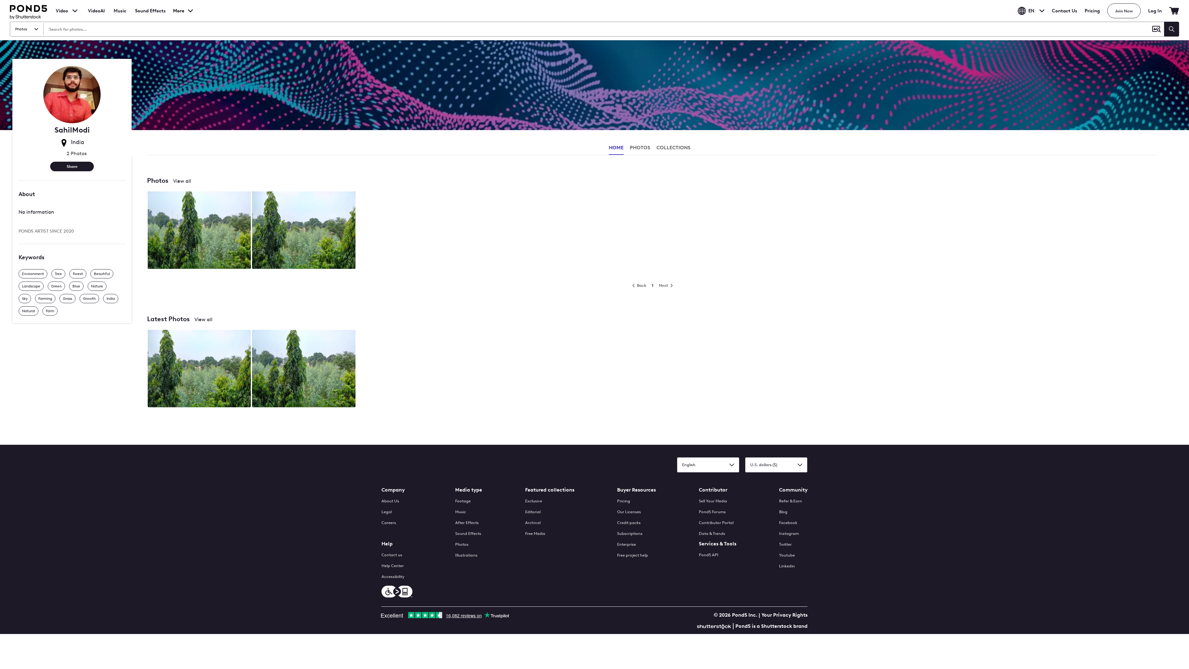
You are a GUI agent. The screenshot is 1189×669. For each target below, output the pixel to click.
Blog (783, 511)
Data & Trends (712, 533)
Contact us (391, 555)
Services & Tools (717, 544)
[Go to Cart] (1174, 11)
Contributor (713, 490)
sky (25, 298)
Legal (386, 511)
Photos (461, 544)
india (111, 298)
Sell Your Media (713, 501)
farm (50, 311)
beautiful (102, 274)
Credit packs (629, 522)
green (56, 286)
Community (793, 490)
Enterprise (626, 544)
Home (616, 148)
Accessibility (392, 576)
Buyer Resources (636, 490)
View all (182, 181)
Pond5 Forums (712, 511)
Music (460, 511)
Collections (673, 148)
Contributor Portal (716, 522)
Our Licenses (629, 511)
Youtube (787, 555)
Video (62, 11)
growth (89, 298)
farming (45, 298)
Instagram (789, 533)
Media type (468, 490)
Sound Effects (150, 15)
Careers (388, 522)
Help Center (392, 565)
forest (78, 274)
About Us (390, 501)
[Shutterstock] (715, 625)
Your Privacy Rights (784, 615)
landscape (31, 286)
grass (67, 298)
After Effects (467, 522)
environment (33, 274)
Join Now (1124, 11)
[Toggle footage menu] (75, 11)
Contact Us (1064, 11)
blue (76, 286)
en (1031, 11)
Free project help (632, 555)
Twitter (785, 544)
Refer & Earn (790, 501)
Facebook (788, 522)
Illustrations (466, 555)
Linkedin (787, 566)
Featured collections (549, 490)
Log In (1155, 11)
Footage (463, 501)
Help (387, 544)
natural (28, 311)
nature (97, 286)
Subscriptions (629, 533)
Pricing (1092, 11)
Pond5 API (708, 555)
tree (58, 274)
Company (393, 490)
